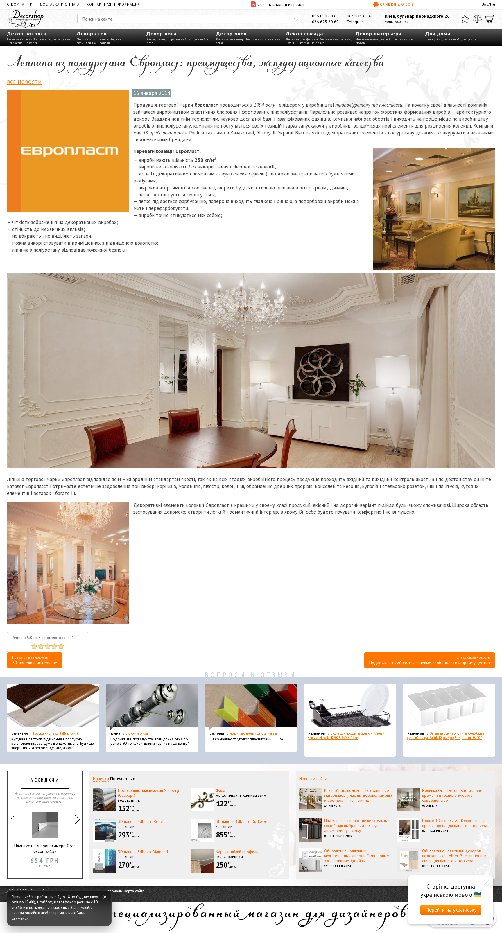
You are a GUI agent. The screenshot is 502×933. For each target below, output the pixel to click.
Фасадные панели (313, 43)
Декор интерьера (378, 33)
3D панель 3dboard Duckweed (243, 821)
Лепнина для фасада (302, 39)
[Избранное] (464, 19)
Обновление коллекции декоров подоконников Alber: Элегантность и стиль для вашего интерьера (454, 855)
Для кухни (433, 39)
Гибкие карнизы (229, 857)
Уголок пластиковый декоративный (253, 733)
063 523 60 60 (360, 16)
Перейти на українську (450, 909)
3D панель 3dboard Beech (141, 821)
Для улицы (469, 39)
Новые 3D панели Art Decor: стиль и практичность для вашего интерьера (454, 823)
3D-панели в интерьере (34, 662)
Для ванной (451, 39)
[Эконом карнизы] (152, 707)
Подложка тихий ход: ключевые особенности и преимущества (429, 662)
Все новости (24, 82)
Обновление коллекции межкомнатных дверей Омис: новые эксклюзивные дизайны (356, 855)
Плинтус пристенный (172, 39)
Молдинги (84, 39)
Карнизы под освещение (52, 39)
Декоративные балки (22, 43)
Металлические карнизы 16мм (241, 795)
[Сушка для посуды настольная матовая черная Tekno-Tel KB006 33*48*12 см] (350, 707)
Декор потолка (26, 33)
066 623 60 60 (325, 21)
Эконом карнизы (137, 733)
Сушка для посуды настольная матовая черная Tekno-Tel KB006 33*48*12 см (346, 735)
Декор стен (92, 33)
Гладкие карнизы (20, 39)
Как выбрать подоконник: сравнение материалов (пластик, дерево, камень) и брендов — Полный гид (358, 795)
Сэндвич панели (98, 43)
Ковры (150, 39)
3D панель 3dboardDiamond (143, 851)
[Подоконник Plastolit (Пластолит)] (53, 707)
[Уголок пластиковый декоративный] (251, 707)
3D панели (100, 39)
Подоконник (254, 39)
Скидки (397, 4)
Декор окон (231, 33)
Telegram (355, 21)
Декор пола (161, 33)
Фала (220, 790)
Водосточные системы (335, 39)
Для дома (437, 33)
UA (484, 4)
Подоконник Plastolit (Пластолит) (55, 733)
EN (489, 4)
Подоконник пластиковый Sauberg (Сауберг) (148, 793)
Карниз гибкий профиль (237, 851)
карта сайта (134, 890)
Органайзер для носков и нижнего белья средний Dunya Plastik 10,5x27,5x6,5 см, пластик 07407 (445, 735)
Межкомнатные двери (372, 39)
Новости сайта (313, 778)
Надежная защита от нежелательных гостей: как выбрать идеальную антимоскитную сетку (357, 825)
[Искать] (296, 19)
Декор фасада (304, 33)
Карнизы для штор (229, 39)
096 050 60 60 (325, 16)
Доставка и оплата (60, 4)
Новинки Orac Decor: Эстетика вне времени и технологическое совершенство (452, 795)
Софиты (291, 43)
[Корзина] (490, 19)
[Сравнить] (477, 19)
